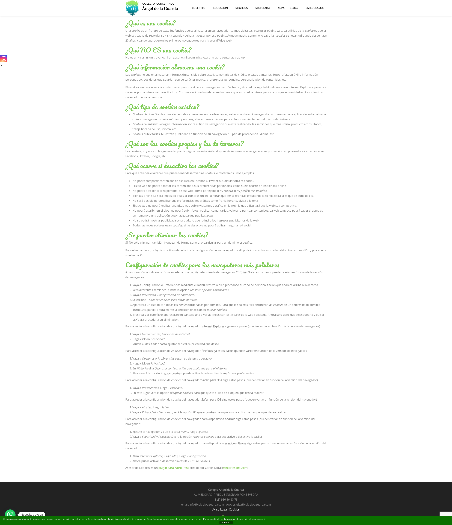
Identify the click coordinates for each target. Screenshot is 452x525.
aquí (262, 519)
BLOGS (294, 8)
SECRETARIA (263, 8)
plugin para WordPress (173, 468)
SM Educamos (315, 8)
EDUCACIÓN (220, 8)
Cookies (234, 509)
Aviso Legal (219, 509)
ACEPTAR (226, 523)
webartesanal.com (235, 468)
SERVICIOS (242, 8)
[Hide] (1, 65)
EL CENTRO (199, 8)
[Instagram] (3, 58)
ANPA (281, 8)
